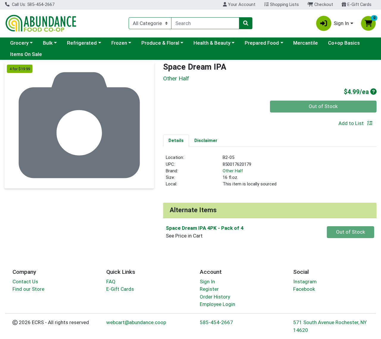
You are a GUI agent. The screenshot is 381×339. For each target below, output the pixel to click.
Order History (215, 297)
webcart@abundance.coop (136, 322)
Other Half (233, 171)
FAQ (110, 282)
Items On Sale (26, 54)
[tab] (176, 140)
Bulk (48, 43)
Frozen (119, 43)
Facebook (304, 289)
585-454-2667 (216, 322)
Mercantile (305, 43)
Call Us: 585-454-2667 (32, 4)
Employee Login (217, 304)
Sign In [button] (341, 23)
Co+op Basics (344, 43)
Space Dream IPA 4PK (204, 228)
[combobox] (205, 23)
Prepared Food (262, 43)
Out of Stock (323, 106)
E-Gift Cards (358, 4)
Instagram (305, 282)
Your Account (241, 4)
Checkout (323, 4)
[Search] (245, 23)
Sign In (207, 282)
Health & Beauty (211, 43)
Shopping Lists (284, 4)
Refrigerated (82, 43)
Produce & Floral (160, 43)
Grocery (19, 43)
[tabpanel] (270, 173)
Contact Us (25, 282)
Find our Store (28, 289)
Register (209, 289)
